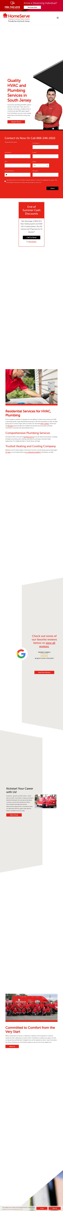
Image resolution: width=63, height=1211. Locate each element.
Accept (42, 1208)
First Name (36, 143)
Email (35, 152)
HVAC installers (44, 423)
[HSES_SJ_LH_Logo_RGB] (16, 13)
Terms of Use (19, 1209)
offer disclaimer (32, 241)
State (34, 161)
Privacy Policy (10, 1209)
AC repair (8, 452)
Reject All (54, 1208)
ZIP (6, 161)
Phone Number (9, 171)
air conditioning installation (33, 452)
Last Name (8, 152)
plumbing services (29, 437)
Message (35, 171)
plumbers (10, 425)
